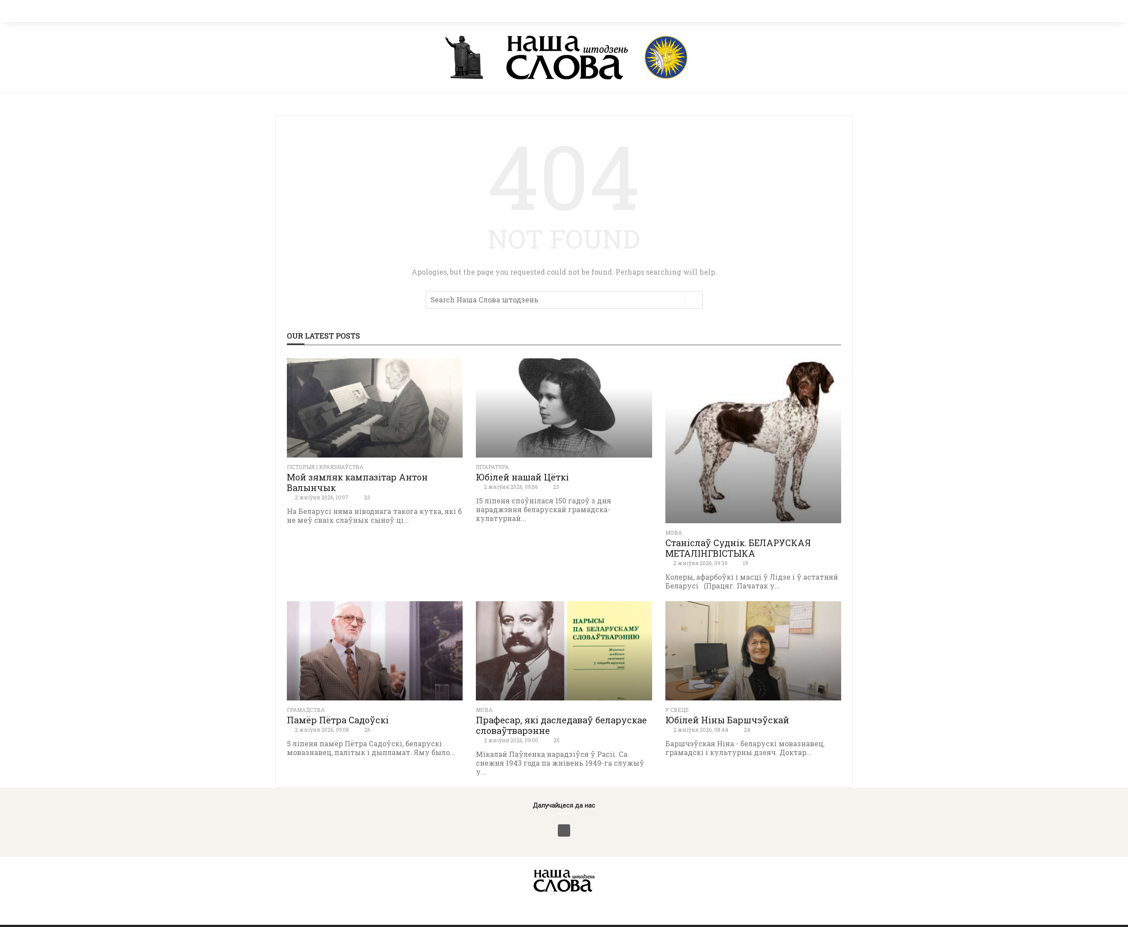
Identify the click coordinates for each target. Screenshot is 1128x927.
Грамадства (306, 709)
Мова (673, 532)
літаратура (492, 466)
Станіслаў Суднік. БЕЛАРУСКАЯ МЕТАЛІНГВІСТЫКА (738, 548)
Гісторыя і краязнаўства (325, 466)
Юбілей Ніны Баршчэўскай (727, 720)
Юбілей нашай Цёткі (522, 477)
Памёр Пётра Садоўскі (338, 720)
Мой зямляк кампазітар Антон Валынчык (357, 482)
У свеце (677, 709)
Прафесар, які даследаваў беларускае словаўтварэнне (561, 725)
